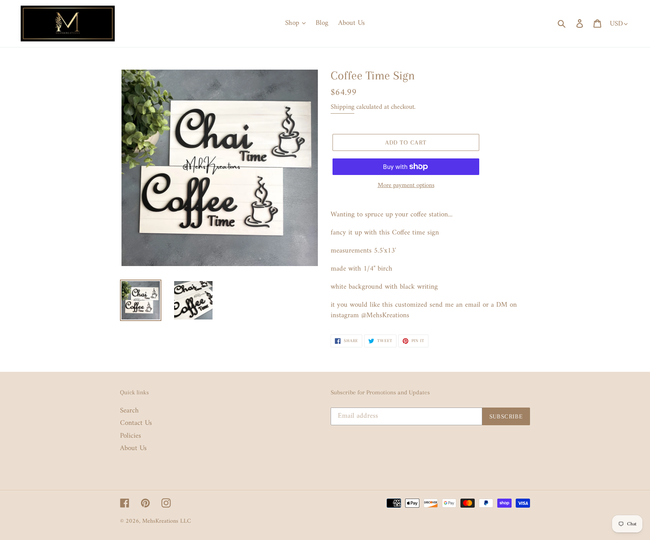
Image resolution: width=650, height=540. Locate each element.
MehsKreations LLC (166, 521)
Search (129, 411)
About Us (133, 448)
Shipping (342, 107)
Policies (130, 436)
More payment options (406, 186)
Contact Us (136, 423)
